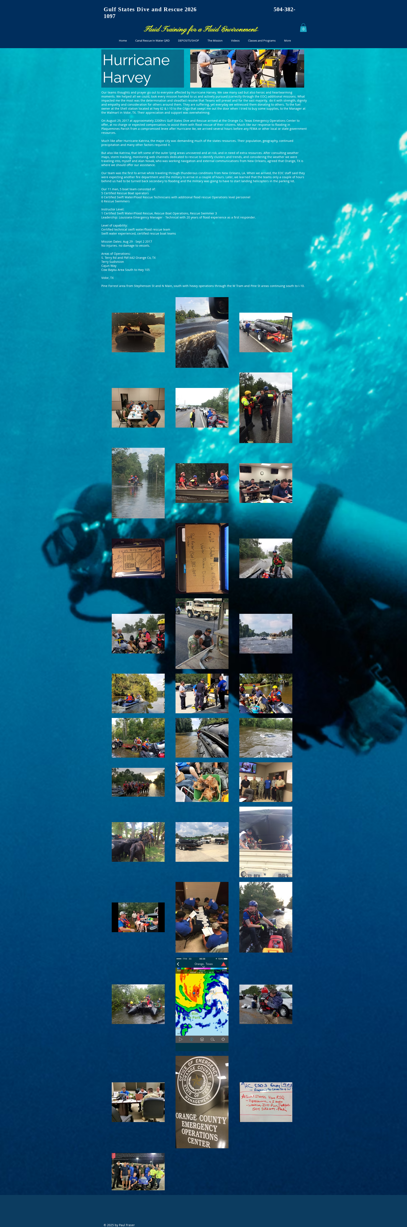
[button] (303, 27)
